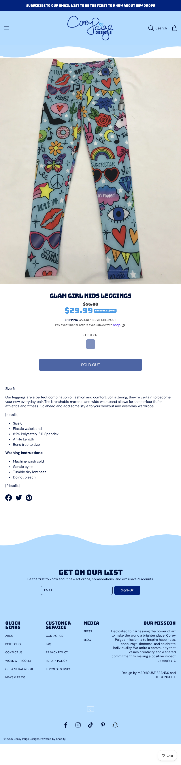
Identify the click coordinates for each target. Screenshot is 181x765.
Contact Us (14, 652)
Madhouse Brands (154, 673)
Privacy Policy (57, 652)
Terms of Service (58, 669)
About (10, 636)
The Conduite (164, 677)
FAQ (48, 644)
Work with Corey (18, 661)
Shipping (71, 320)
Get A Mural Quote (19, 669)
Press (87, 631)
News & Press (15, 677)
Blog (87, 640)
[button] (6, 28)
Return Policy (56, 661)
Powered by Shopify (52, 739)
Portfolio (13, 644)
